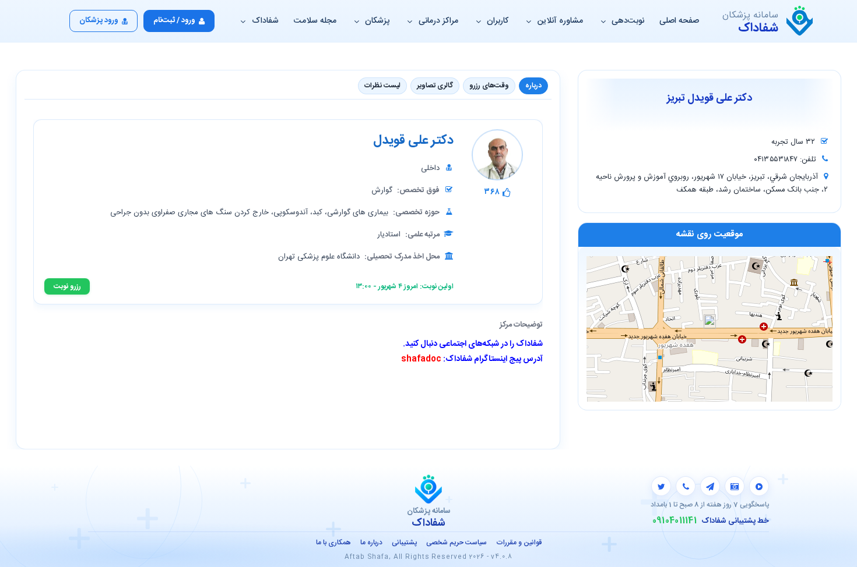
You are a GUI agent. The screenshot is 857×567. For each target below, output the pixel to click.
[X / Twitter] (661, 486)
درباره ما (371, 542)
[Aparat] (759, 486)
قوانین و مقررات (519, 542)
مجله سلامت (315, 21)
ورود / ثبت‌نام (174, 20)
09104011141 (674, 521)
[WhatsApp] (686, 486)
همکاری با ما (333, 542)
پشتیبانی (404, 542)
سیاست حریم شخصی (456, 542)
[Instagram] (734, 486)
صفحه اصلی (679, 21)
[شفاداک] (799, 21)
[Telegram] (710, 486)
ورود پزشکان (98, 20)
